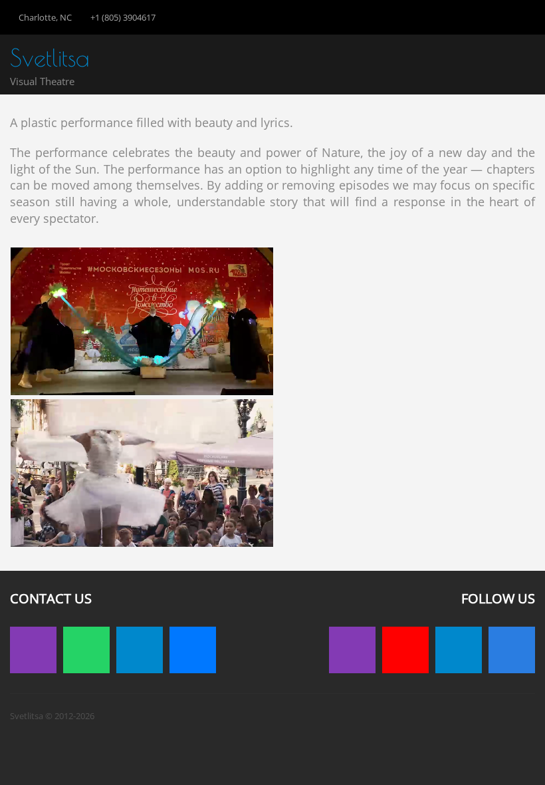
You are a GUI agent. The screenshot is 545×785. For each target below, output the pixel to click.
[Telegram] (139, 650)
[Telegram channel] (458, 650)
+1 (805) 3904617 (123, 17)
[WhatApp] (86, 650)
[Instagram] (33, 650)
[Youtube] (405, 650)
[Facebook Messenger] (192, 650)
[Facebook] (512, 650)
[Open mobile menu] (524, 62)
